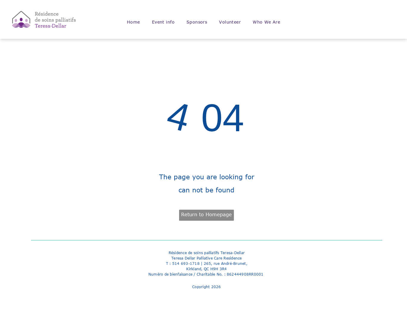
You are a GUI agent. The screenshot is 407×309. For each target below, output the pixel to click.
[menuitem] (133, 22)
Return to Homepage (206, 214)
